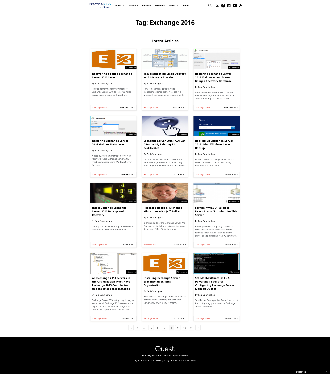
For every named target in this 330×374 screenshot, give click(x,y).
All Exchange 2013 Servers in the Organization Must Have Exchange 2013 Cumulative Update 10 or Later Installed (111, 283)
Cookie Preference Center (183, 360)
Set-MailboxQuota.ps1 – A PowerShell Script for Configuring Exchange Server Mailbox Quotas (214, 283)
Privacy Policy (162, 360)
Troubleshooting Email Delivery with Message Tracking (165, 75)
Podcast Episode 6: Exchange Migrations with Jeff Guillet (163, 209)
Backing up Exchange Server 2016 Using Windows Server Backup (214, 144)
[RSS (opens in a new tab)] (240, 5)
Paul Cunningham (103, 83)
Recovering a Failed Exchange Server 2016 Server (112, 75)
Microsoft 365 (150, 244)
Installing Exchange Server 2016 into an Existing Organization (162, 281)
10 (184, 327)
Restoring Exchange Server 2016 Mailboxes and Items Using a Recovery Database (213, 77)
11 (191, 327)
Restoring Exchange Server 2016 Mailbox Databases (110, 142)
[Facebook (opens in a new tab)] (223, 5)
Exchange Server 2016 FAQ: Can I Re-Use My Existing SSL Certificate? (165, 144)
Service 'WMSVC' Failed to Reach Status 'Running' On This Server (216, 211)
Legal (136, 360)
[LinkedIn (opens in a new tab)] (229, 5)
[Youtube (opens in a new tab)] (235, 5)
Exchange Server (99, 107)
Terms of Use (147, 360)
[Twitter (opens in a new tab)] (217, 5)
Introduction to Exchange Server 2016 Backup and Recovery (109, 211)
